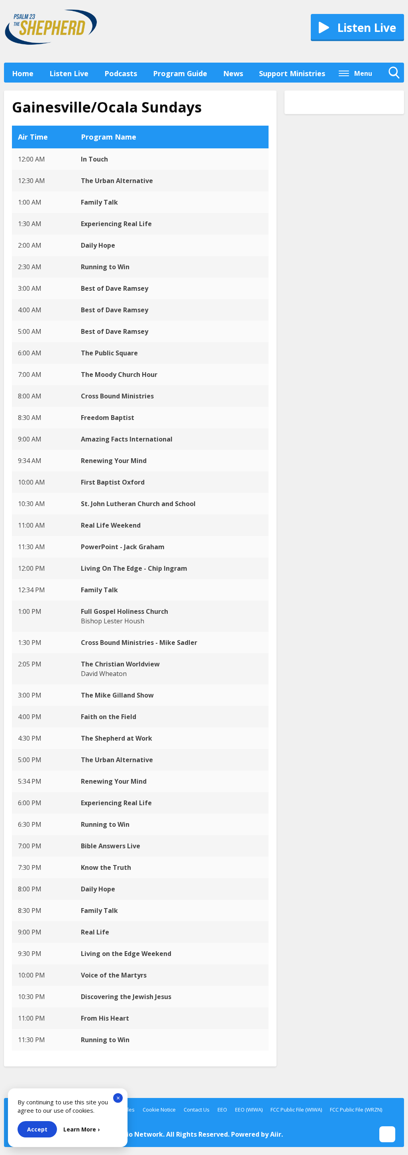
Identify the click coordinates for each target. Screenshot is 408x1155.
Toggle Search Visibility (396, 81)
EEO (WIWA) (249, 1109)
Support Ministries (292, 73)
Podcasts (120, 73)
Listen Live (68, 73)
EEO (222, 1109)
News (233, 73)
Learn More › (81, 1129)
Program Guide (180, 73)
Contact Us (197, 1109)
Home (22, 73)
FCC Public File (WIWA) (296, 1109)
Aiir (275, 1134)
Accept (37, 1129)
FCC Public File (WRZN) (356, 1109)
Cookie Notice (159, 1109)
